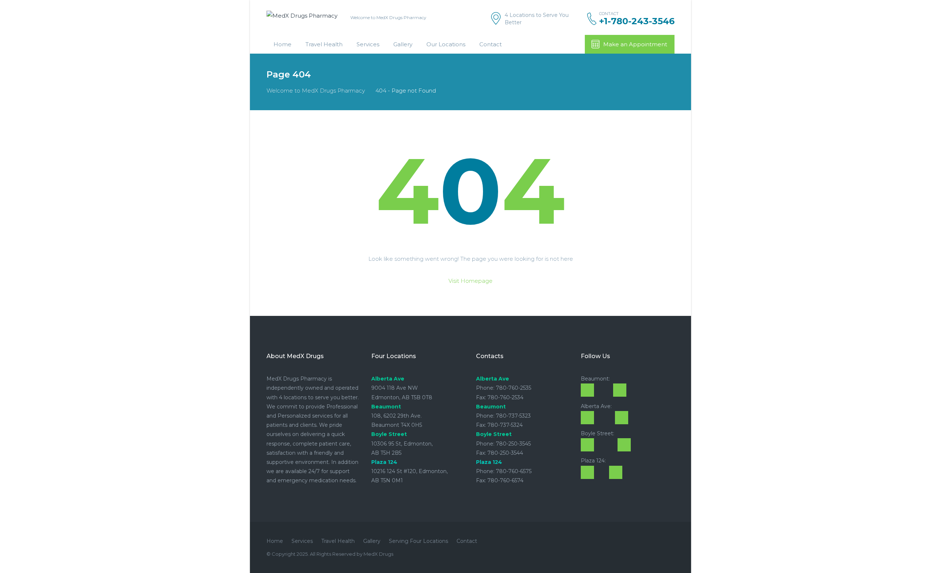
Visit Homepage (470, 280)
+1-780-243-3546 (637, 21)
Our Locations (445, 44)
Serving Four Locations (418, 541)
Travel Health (324, 44)
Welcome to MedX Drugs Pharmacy (315, 90)
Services (368, 44)
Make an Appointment (635, 44)
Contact (490, 44)
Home (282, 44)
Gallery (402, 44)
